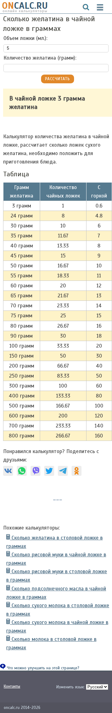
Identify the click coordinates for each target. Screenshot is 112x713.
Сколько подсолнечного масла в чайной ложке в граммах (56, 592)
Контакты (12, 686)
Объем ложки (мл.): (25, 38)
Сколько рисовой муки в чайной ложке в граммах (56, 558)
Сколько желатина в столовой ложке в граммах (54, 542)
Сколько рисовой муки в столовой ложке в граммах (56, 575)
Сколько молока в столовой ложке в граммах (51, 643)
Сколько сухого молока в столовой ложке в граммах (57, 609)
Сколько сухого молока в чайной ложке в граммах (57, 626)
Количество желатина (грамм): (39, 58)
